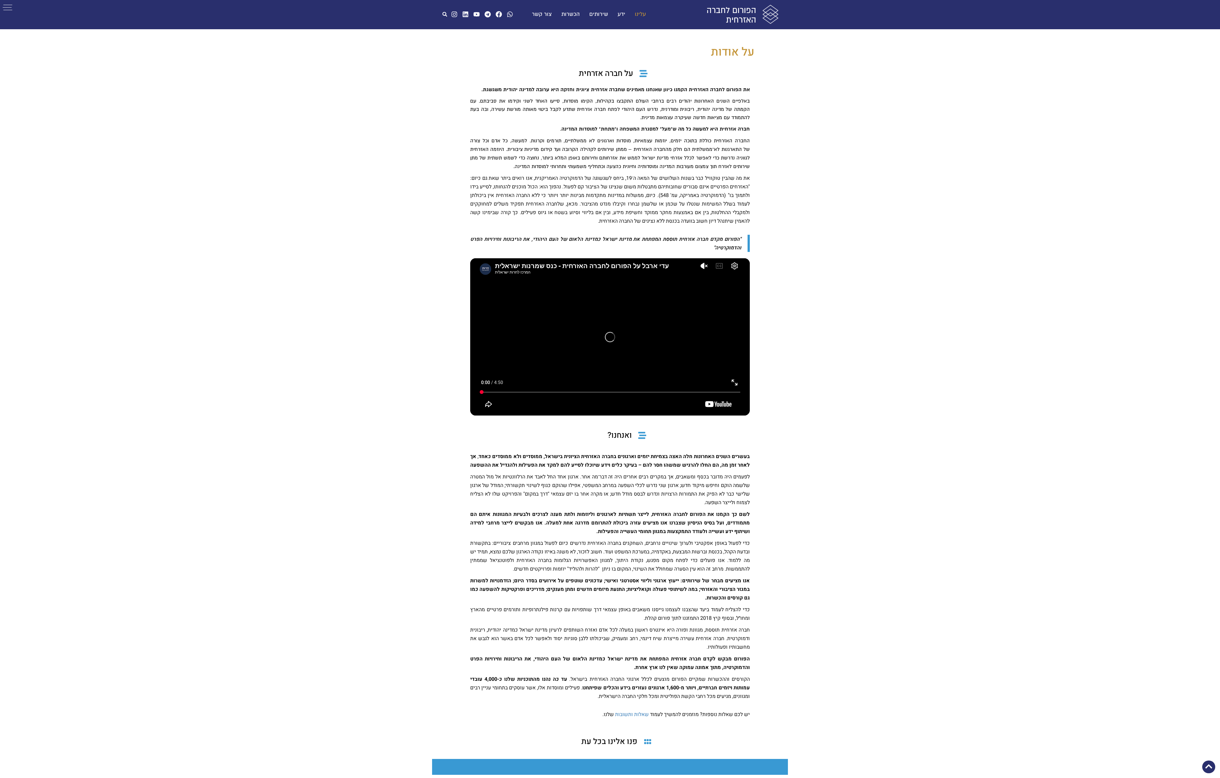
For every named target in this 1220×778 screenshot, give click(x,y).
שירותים (598, 14)
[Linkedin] (465, 14)
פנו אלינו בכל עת (609, 742)
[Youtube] (476, 14)
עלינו (640, 14)
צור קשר (542, 14)
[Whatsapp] (510, 14)
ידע (621, 14)
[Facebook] (499, 14)
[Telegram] (488, 14)
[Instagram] (454, 14)
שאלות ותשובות (632, 714)
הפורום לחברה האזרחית (731, 15)
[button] (445, 14)
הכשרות (570, 14)
